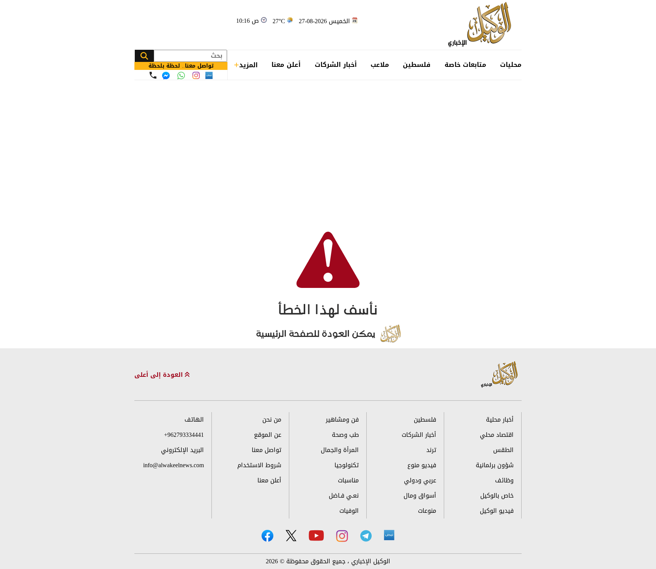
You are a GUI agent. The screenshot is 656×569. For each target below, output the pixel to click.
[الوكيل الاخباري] (500, 374)
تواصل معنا (266, 450)
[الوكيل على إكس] (290, 535)
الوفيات (349, 511)
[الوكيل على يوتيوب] (316, 535)
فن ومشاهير (342, 419)
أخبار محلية (500, 419)
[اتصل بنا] (153, 75)
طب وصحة (345, 435)
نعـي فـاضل (344, 495)
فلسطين (416, 64)
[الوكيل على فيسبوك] (267, 536)
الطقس (503, 450)
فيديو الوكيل (497, 511)
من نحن (271, 419)
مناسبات (348, 480)
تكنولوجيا (346, 465)
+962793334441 (184, 435)
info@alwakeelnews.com (173, 465)
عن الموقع (267, 435)
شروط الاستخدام (259, 465)
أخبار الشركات (336, 64)
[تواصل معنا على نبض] (209, 75)
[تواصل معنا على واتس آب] (181, 75)
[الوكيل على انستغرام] (342, 536)
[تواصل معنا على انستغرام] (196, 75)
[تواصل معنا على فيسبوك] (166, 75)
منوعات (427, 511)
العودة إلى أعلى (159, 375)
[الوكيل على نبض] (389, 535)
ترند (431, 450)
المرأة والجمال (340, 450)
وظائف (504, 480)
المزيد (248, 65)
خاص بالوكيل (497, 495)
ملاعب (380, 64)
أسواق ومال (420, 495)
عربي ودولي (420, 480)
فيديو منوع (421, 465)
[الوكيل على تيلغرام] (366, 536)
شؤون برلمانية (495, 465)
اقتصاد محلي (497, 435)
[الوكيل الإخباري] (482, 25)
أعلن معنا (286, 64)
